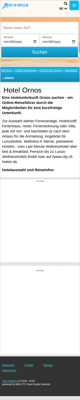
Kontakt (29, 365)
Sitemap (48, 365)
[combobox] (39, 27)
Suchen (39, 52)
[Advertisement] (40, 222)
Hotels (6, 70)
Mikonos (71, 70)
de (61, 8)
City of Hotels (9, 381)
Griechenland (25, 70)
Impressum (8, 365)
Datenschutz (9, 370)
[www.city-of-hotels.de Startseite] (15, 6)
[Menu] (74, 5)
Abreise (47, 37)
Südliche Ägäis (50, 70)
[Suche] (65, 3)
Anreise (8, 37)
